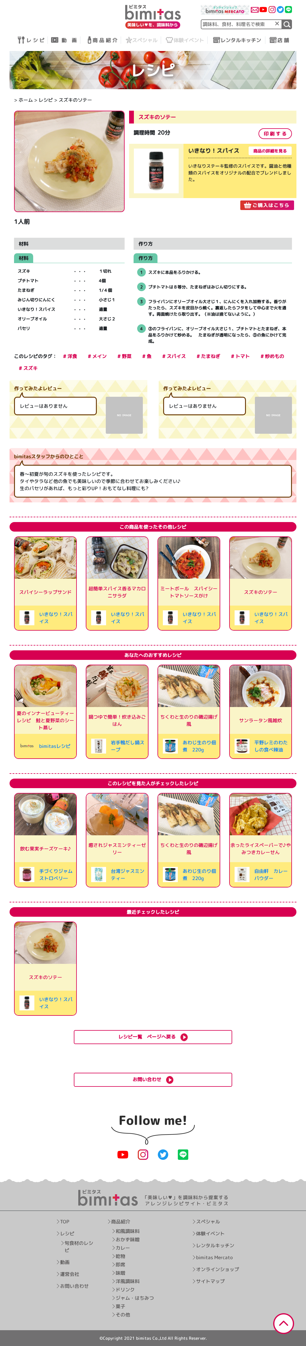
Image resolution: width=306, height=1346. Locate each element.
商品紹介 (120, 1221)
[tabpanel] (212, 177)
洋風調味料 (127, 1281)
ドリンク (124, 1289)
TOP (64, 1221)
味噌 (120, 1273)
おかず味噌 (127, 1239)
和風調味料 (127, 1231)
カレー (122, 1248)
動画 (65, 1262)
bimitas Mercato (214, 1257)
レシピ (46, 100)
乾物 (120, 1256)
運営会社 (69, 1274)
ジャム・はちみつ (134, 1298)
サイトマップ (210, 1281)
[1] (287, 24)
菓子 (120, 1306)
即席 (120, 1264)
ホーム (26, 100)
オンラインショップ (217, 1269)
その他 (122, 1314)
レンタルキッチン (215, 1245)
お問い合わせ (74, 1286)
